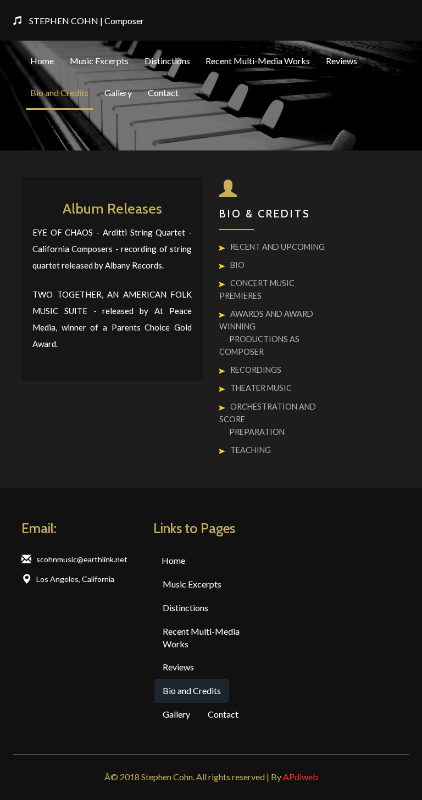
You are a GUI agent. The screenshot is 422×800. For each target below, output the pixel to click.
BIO (237, 265)
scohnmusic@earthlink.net (81, 559)
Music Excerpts (99, 60)
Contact (163, 92)
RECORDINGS (255, 369)
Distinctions (167, 60)
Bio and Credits (59, 92)
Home (42, 60)
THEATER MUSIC (261, 388)
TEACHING (250, 450)
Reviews (341, 60)
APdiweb (300, 776)
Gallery (118, 92)
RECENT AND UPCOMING (277, 246)
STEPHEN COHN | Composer (86, 20)
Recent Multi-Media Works (258, 60)
